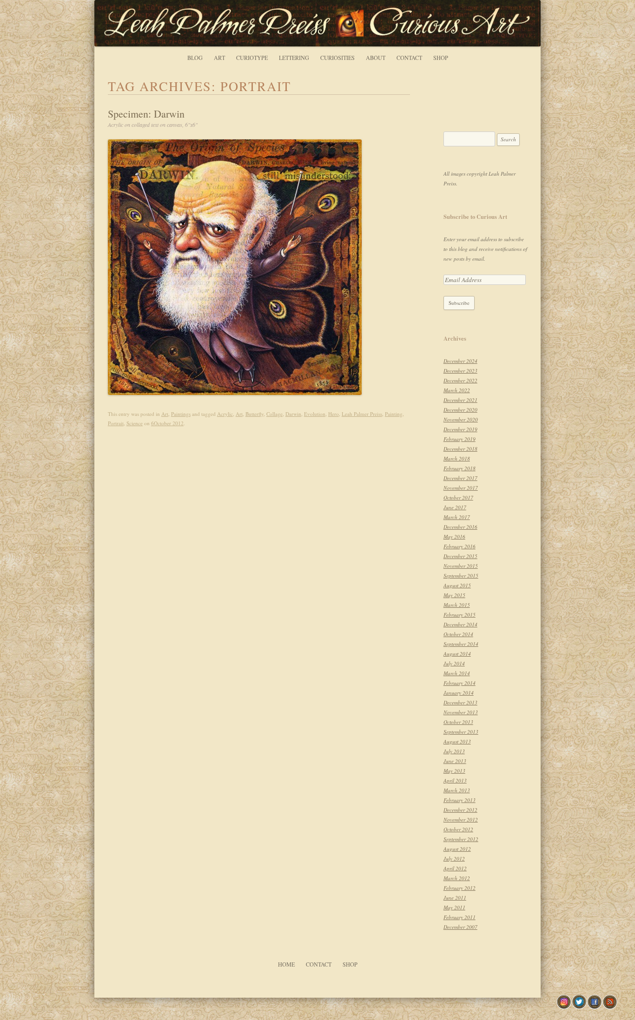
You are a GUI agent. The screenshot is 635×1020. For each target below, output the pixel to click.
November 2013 (460, 712)
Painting (394, 413)
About (375, 57)
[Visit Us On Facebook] (594, 1006)
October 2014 (458, 634)
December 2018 (460, 448)
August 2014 (457, 653)
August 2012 (457, 848)
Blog (195, 57)
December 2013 (460, 702)
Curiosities (337, 57)
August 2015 (457, 585)
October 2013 (458, 721)
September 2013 (460, 731)
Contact (409, 57)
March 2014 (456, 673)
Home (286, 964)
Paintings (181, 413)
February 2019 (459, 438)
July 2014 (454, 663)
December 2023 (460, 370)
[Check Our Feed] (609, 1006)
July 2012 (454, 858)
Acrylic (225, 413)
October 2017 (458, 497)
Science (134, 423)
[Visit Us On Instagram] (563, 1006)
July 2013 (454, 751)
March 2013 (456, 790)
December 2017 (460, 477)
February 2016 (459, 546)
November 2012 (460, 819)
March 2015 (456, 604)
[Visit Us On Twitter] (579, 1006)
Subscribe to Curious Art (475, 216)
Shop (440, 57)
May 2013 (454, 770)
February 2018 (459, 468)
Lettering (294, 57)
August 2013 (457, 741)
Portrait (116, 423)
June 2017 (454, 507)
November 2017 (460, 487)
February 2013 (459, 799)
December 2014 (460, 624)
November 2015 (460, 565)
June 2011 (454, 897)
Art (219, 57)
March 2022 (456, 390)
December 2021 (460, 399)
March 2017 (456, 516)
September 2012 (460, 839)
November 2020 (460, 419)
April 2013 (455, 780)
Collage (274, 413)
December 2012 (460, 809)
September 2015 (460, 575)
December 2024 (460, 360)
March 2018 (456, 458)
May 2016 (454, 536)
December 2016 (460, 526)
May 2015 (454, 595)
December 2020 (460, 409)
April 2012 (455, 868)
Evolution (314, 413)
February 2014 (459, 682)
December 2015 (460, 556)
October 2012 (458, 829)
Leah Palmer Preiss (362, 413)
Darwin (293, 413)
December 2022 (460, 380)
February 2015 (459, 614)
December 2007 (460, 926)
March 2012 (456, 878)
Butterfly (254, 413)
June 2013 (454, 760)
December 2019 (460, 429)
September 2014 (460, 643)
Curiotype (252, 57)
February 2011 (459, 917)
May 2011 (454, 907)
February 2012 (459, 887)
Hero (333, 413)
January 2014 (458, 692)
